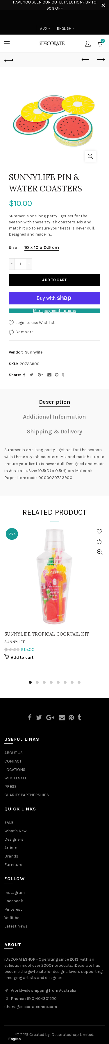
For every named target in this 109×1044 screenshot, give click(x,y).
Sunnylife (33, 352)
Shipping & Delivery (54, 431)
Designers (14, 839)
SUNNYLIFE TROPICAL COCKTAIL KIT (46, 634)
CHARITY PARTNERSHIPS (26, 794)
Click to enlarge (90, 156)
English (64, 28)
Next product (100, 60)
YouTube (11, 917)
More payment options (54, 310)
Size (13, 247)
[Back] (8, 60)
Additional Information (54, 416)
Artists (10, 847)
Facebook (13, 900)
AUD (43, 28)
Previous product (85, 60)
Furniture (13, 864)
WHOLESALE (15, 778)
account (87, 43)
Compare (24, 331)
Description (54, 402)
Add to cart (54, 280)
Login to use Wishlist (35, 322)
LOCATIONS (14, 769)
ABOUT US (13, 752)
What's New (15, 830)
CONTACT (13, 761)
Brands (11, 856)
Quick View (99, 552)
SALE (8, 822)
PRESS (10, 786)
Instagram (14, 892)
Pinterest (13, 909)
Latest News (16, 926)
